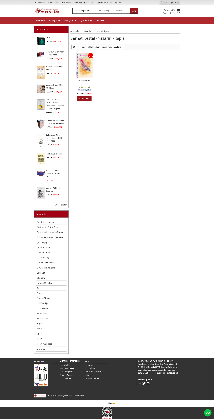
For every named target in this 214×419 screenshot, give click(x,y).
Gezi (39, 288)
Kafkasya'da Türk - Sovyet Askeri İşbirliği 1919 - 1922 (54, 138)
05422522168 (172, 373)
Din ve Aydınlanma (45, 262)
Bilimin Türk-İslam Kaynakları (50, 237)
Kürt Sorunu (43, 318)
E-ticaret (103, 403)
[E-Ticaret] (111, 403)
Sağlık (39, 323)
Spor (39, 333)
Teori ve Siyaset (44, 344)
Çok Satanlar (42, 29)
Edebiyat (41, 272)
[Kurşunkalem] (84, 54)
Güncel (40, 293)
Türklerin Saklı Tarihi (54, 154)
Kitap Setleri (42, 313)
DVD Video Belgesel (46, 267)
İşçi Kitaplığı (42, 303)
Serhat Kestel (84, 87)
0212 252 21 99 (158, 373)
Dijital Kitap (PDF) (45, 257)
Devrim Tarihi (43, 252)
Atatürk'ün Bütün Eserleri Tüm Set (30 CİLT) (54, 173)
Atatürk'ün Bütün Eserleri (49, 227)
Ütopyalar (41, 349)
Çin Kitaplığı (42, 242)
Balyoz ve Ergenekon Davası (50, 232)
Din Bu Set (50, 37)
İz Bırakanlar (43, 308)
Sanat (39, 328)
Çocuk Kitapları (44, 247)
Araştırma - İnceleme (46, 222)
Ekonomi (41, 278)
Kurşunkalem (84, 80)
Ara (134, 11)
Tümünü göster (60, 205)
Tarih (39, 338)
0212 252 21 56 (144, 373)
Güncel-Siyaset (44, 298)
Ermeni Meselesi (44, 283)
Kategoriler (41, 214)
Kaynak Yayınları (84, 90)
